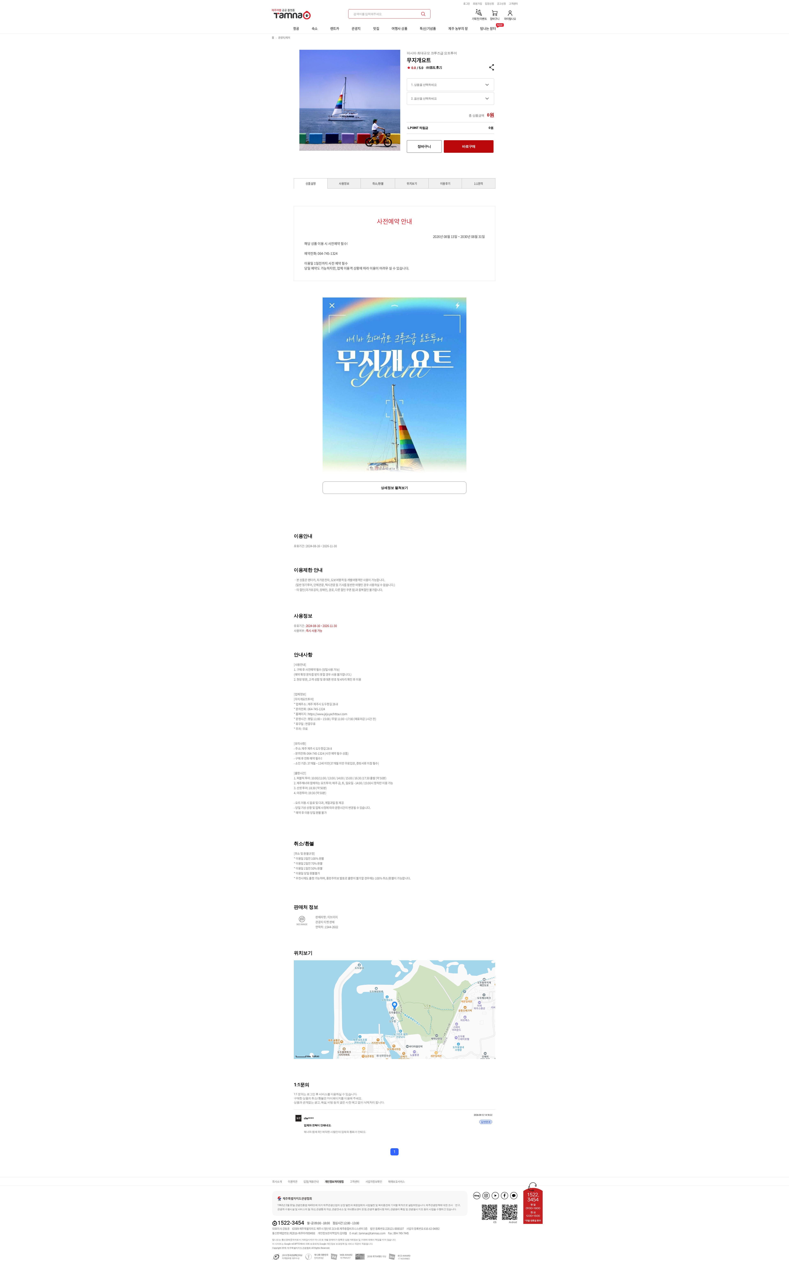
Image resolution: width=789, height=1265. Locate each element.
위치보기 (412, 183)
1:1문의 (478, 183)
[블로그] (476, 1195)
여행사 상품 (399, 28)
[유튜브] (495, 1195)
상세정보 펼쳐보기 (394, 488)
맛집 (376, 28)
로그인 (466, 4)
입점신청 (489, 4)
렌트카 (334, 28)
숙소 (315, 28)
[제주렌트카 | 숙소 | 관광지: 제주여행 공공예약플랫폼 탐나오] (292, 12)
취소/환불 (378, 183)
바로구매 (468, 146)
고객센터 (513, 4)
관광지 (356, 28)
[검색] (423, 14)
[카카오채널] (513, 1195)
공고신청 (501, 4)
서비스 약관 (353, 1244)
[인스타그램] (486, 1195)
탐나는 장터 (488, 27)
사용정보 (344, 183)
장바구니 (424, 146)
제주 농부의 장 (458, 28)
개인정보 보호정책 (336, 1244)
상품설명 (311, 183)
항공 (296, 28)
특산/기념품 (428, 28)
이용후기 (445, 183)
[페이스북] (504, 1195)
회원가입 (477, 4)
